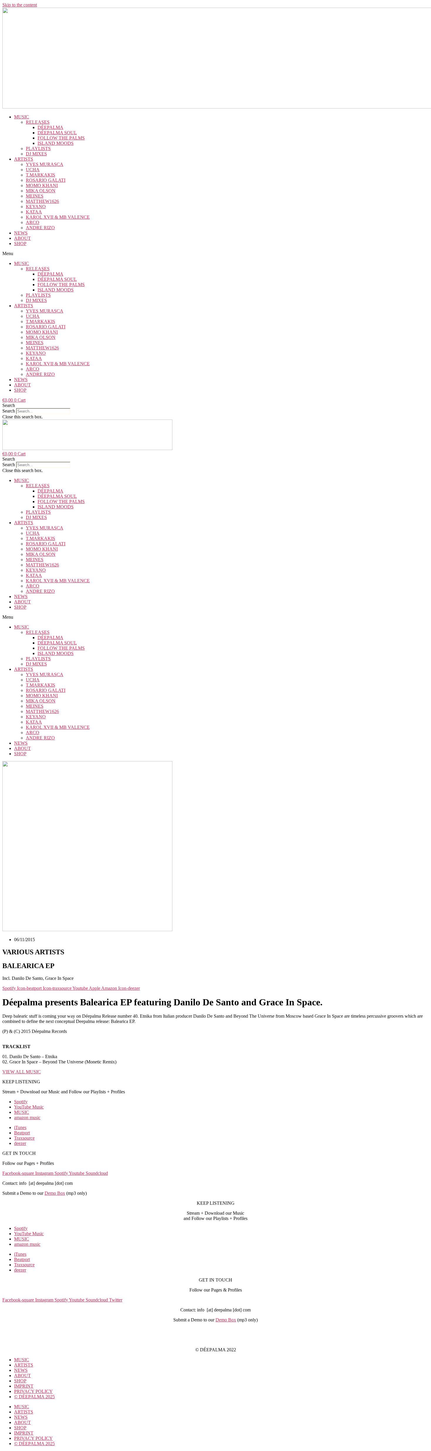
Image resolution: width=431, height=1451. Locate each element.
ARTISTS (23, 159)
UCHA (33, 169)
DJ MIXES (36, 153)
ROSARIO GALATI (45, 180)
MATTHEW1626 (42, 201)
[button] (215, 253)
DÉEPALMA (50, 127)
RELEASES (38, 122)
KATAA (34, 211)
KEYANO (36, 206)
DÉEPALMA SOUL (57, 132)
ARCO (32, 222)
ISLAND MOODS (56, 143)
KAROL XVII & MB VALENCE (58, 217)
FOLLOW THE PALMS (61, 137)
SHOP (20, 243)
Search (8, 410)
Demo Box (55, 1193)
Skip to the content (19, 4)
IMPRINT (215, 1329)
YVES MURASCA (44, 164)
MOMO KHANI (42, 185)
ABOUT (22, 238)
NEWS (21, 232)
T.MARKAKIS (40, 174)
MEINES (34, 196)
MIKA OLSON (40, 190)
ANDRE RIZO (40, 227)
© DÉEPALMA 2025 (34, 1396)
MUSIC (21, 116)
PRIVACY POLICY (215, 1339)
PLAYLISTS (38, 148)
